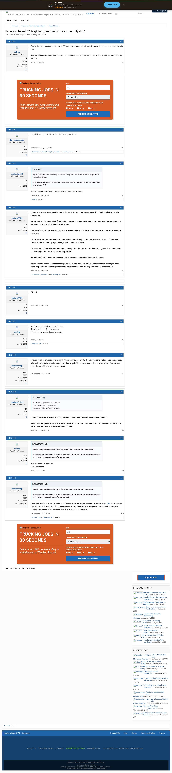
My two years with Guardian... (151, 662)
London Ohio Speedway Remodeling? (152, 615)
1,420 (25, 372)
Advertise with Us (75, 749)
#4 (121, 207)
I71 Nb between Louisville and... (155, 685)
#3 (121, 163)
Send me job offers (88, 114)
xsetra (17, 332)
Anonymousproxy (139, 703)
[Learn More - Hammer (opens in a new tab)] (86, 5)
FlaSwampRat (48, 152)
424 (25, 225)
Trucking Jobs (104, 14)
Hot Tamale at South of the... (154, 640)
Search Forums (11, 20)
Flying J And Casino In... (151, 630)
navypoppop (17, 366)
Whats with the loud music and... (155, 592)
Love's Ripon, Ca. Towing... (151, 621)
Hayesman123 (152, 708)
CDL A (70, 108)
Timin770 (146, 594)
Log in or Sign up (160, 11)
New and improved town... (153, 625)
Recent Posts (24, 20)
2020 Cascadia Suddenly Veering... (155, 713)
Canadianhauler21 (38, 152)
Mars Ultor (148, 680)
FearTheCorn (150, 609)
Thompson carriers (151, 671)
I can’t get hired (152, 706)
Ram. (142, 669)
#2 (121, 130)
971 (25, 59)
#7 (121, 355)
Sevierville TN (22, 67)
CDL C (92, 108)
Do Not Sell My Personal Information (123, 749)
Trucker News (46, 749)
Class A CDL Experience (76, 93)
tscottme (146, 604)
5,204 (25, 339)
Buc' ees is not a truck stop (156, 607)
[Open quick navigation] (163, 26)
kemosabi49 (48, 517)
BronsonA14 (137, 696)
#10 (120, 478)
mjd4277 (146, 632)
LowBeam (147, 642)
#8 (121, 392)
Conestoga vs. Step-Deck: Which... (152, 666)
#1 (121, 41)
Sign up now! (151, 577)
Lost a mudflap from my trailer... (152, 635)
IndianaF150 (17, 218)
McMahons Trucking (140, 659)
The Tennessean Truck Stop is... (154, 602)
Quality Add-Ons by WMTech (86, 767)
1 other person (68, 152)
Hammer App (93, 749)
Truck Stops (19, 35)
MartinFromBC (36, 343)
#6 (121, 321)
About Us (31, 749)
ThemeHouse (100, 768)
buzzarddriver (36, 517)
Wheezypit (148, 673)
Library (60, 749)
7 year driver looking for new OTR (156, 678)
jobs (108, 503)
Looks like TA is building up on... (156, 597)
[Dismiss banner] (123, 5)
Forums (90, 14)
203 (25, 181)
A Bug (35, 35)
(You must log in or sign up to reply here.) (20, 568)
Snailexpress (36, 275)
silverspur (136, 618)
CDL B (81, 108)
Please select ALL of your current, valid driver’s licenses (84, 104)
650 (25, 147)
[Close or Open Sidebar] (160, 26)
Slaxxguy (146, 715)
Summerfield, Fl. (21, 380)
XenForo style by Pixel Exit (86, 765)
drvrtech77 (44, 275)
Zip (67, 83)
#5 (121, 287)
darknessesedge (17, 140)
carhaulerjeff (17, 174)
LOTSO (144, 623)
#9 (121, 438)
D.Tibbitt (56, 152)
